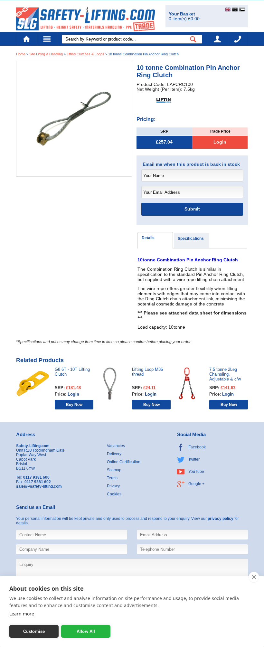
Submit (192, 209)
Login (219, 142)
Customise (34, 631)
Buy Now (74, 404)
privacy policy (220, 518)
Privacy (113, 486)
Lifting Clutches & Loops (85, 54)
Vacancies (116, 446)
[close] (254, 577)
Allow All (86, 631)
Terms (112, 478)
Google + (196, 484)
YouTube (196, 471)
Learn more (21, 614)
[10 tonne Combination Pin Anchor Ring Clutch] (74, 118)
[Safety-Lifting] (85, 18)
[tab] (155, 240)
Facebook (197, 447)
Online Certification (123, 462)
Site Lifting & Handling (46, 54)
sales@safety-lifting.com (39, 486)
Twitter (194, 459)
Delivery (114, 454)
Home (26, 39)
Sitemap (114, 470)
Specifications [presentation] (191, 238)
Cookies (114, 494)
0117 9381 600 (237, 39)
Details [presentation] (148, 238)
